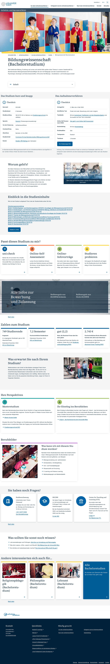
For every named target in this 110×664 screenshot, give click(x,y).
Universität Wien (12, 55)
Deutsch (18, 121)
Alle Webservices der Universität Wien (48, 545)
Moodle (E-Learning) (37, 629)
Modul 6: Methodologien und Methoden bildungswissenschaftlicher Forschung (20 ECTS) (34, 217)
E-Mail (91, 516)
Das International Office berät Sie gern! (46, 548)
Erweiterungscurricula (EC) (12, 427)
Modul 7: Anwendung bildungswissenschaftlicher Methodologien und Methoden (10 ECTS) (34, 218)
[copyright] (108, 50)
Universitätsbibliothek (37, 645)
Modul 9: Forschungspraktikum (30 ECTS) (20, 222)
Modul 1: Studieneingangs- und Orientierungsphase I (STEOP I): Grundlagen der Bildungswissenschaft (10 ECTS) (40, 208)
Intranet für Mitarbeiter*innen (39, 642)
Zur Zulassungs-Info (65, 144)
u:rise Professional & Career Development (42, 651)
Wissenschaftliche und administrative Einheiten (43, 648)
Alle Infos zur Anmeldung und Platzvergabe (43, 542)
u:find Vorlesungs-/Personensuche (40, 639)
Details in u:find (14, 229)
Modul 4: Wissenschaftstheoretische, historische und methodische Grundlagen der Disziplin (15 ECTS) (37, 213)
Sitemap (75, 662)
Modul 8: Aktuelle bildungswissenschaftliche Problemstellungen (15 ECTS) (29, 220)
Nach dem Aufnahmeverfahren (66, 632)
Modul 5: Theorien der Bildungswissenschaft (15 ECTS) (24, 215)
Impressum (101, 662)
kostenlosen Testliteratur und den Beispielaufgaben (89, 115)
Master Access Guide (10, 417)
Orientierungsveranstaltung (16, 206)
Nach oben (11, 317)
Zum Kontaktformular (11, 635)
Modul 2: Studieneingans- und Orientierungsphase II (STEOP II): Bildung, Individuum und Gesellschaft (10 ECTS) (40, 210)
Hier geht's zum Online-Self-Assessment (81, 121)
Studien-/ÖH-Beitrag (21, 141)
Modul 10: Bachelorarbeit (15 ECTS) (18, 224)
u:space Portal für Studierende (40, 635)
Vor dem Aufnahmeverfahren (65, 629)
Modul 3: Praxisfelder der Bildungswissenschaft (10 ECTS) (24, 211)
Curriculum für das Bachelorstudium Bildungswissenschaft (32, 137)
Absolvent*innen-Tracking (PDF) (94, 344)
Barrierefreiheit (93, 662)
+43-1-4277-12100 (21, 512)
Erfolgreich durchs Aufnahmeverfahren (93, 629)
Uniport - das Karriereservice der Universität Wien (73, 419)
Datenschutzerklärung (83, 662)
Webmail (34, 632)
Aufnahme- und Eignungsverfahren (13, 10)
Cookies (107, 662)
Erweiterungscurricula (39, 115)
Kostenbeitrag (79, 126)
